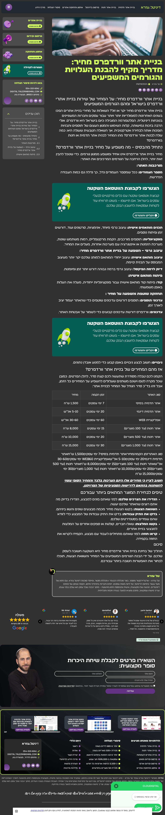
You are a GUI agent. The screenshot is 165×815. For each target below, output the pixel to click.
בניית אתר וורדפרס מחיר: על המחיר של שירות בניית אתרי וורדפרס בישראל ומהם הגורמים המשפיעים (22, 127)
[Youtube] (36, 101)
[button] (160, 90)
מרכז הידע (40, 7)
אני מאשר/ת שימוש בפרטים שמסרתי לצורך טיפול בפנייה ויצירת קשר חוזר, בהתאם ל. (105, 686)
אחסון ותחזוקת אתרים (72, 7)
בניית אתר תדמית (126, 7)
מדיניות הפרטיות (66, 686)
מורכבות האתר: (28, 143)
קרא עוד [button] (74, 633)
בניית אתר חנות (108, 7)
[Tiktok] (27, 101)
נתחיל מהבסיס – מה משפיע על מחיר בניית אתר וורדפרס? (22, 137)
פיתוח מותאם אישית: (25, 154)
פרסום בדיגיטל (92, 7)
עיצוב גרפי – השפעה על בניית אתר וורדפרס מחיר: (21, 148)
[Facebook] (40, 101)
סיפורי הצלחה (53, 7)
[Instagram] (31, 101)
